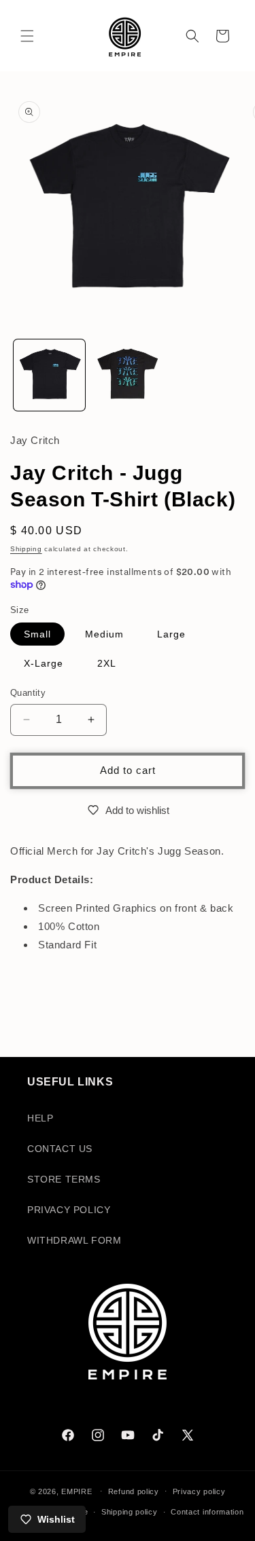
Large (171, 634)
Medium (104, 634)
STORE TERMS (64, 1179)
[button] (27, 36)
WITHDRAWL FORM (74, 1240)
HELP (40, 1118)
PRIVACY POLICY (68, 1209)
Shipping (26, 549)
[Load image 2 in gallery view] (127, 375)
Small (37, 634)
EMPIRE (78, 1491)
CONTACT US (59, 1148)
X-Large (43, 663)
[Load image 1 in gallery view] (49, 375)
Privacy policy (199, 1491)
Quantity (28, 693)
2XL (106, 663)
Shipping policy (129, 1512)
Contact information (207, 1512)
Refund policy (133, 1491)
